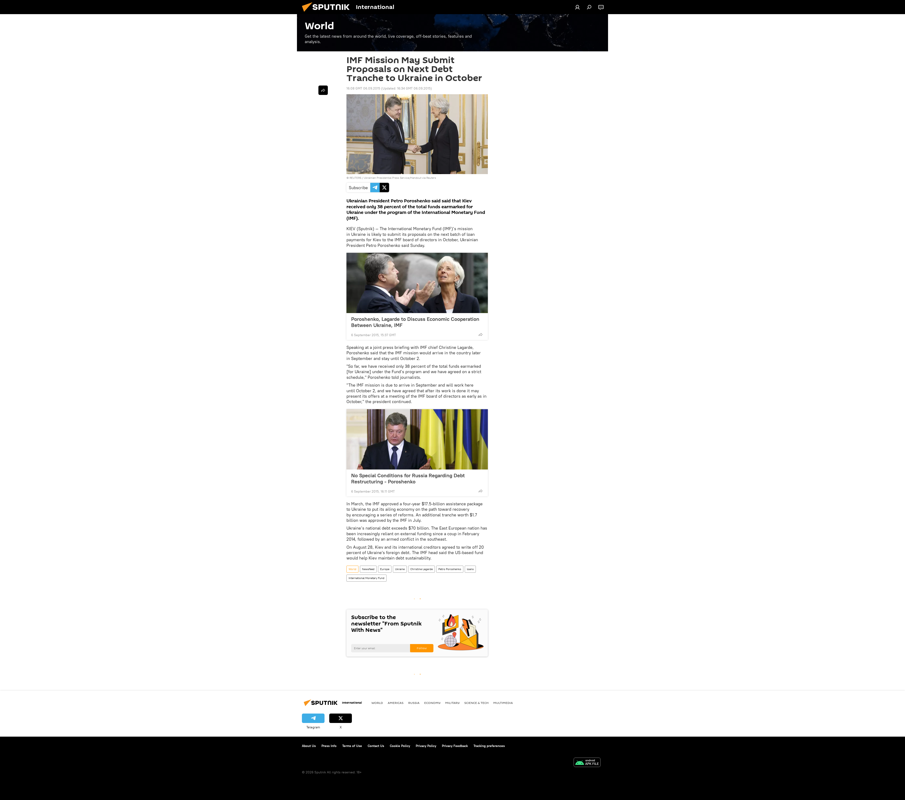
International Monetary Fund (366, 578)
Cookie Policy (400, 746)
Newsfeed (368, 569)
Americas (395, 703)
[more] (480, 334)
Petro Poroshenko (449, 569)
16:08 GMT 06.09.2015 (363, 88)
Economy (432, 703)
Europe (384, 569)
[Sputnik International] (327, 13)
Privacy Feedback (455, 746)
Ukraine (400, 569)
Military (452, 703)
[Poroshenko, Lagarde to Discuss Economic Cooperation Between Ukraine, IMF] (417, 283)
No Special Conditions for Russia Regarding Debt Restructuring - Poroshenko (408, 478)
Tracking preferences (489, 746)
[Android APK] (587, 763)
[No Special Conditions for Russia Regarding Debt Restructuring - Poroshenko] (417, 439)
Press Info (329, 746)
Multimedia (503, 703)
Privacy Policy (426, 746)
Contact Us (376, 746)
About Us (309, 746)
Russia (414, 703)
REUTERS (355, 178)
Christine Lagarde (421, 569)
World (352, 569)
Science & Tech (476, 703)
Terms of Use (352, 746)
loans (470, 569)
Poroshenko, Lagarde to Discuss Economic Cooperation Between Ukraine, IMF (415, 322)
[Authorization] (577, 7)
